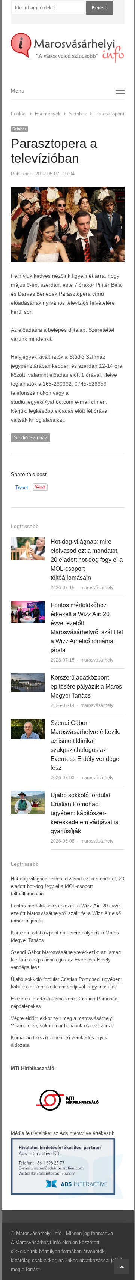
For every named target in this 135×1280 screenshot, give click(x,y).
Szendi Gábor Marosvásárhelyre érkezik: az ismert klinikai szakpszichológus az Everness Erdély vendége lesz (66, 959)
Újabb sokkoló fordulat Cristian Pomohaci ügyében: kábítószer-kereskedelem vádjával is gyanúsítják (84, 813)
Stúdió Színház (30, 437)
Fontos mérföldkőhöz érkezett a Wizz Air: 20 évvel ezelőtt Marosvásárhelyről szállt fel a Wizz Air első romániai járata (66, 913)
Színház (19, 129)
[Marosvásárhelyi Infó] (67, 48)
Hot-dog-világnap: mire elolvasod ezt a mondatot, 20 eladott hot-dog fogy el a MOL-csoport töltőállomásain (87, 560)
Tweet (21, 487)
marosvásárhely (97, 587)
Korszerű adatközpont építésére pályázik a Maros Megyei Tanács (86, 686)
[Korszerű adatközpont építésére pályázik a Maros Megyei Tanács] (28, 677)
